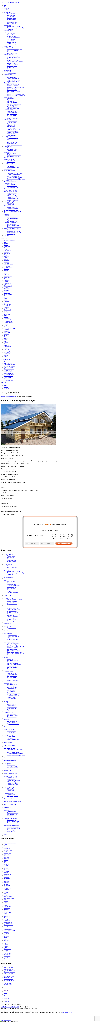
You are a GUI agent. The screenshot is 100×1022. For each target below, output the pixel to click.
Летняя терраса (11, 126)
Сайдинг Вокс (11, 204)
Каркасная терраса (12, 123)
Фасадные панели (8, 205)
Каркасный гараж (11, 160)
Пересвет (6, 336)
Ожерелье (6, 334)
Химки (6, 242)
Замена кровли (8, 169)
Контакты (6, 9)
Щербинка (6, 349)
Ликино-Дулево (8, 327)
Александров (7, 250)
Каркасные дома (8, 20)
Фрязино (6, 298)
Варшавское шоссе (9, 374)
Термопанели (7, 214)
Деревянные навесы (12, 99)
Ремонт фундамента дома (10, 190)
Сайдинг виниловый (9, 201)
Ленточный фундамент (13, 176)
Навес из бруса (11, 101)
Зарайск (6, 312)
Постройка (7, 152)
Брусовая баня (10, 35)
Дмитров (6, 284)
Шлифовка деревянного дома (11, 222)
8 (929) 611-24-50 (14, 2)
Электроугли (7, 352)
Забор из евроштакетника (13, 80)
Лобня (5, 291)
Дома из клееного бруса (13, 26)
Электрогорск (7, 351)
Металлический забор (13, 81)
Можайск (6, 331)
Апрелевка (7, 301)
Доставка (6, 8)
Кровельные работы (9, 163)
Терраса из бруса (11, 122)
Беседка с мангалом (12, 114)
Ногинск (6, 259)
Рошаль (6, 339)
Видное (6, 281)
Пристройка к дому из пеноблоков (16, 95)
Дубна (5, 273)
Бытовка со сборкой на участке (15, 61)
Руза (5, 341)
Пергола (6, 157)
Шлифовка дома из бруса (13, 225)
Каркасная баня (11, 33)
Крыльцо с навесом (12, 147)
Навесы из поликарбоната (14, 104)
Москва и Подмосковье (10, 240)
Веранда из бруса (11, 139)
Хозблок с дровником (12, 50)
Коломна (6, 257)
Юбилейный (7, 353)
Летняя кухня (7, 46)
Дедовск (6, 308)
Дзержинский (7, 310)
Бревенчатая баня (11, 36)
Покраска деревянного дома (11, 228)
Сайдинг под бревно (12, 198)
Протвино (6, 338)
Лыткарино (7, 293)
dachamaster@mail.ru (67, 1012)
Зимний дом (10, 29)
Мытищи (6, 280)
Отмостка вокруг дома (10, 181)
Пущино (6, 270)
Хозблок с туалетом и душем (14, 49)
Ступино (6, 252)
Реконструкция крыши (13, 167)
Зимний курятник (11, 217)
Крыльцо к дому (8, 146)
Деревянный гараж (9, 159)
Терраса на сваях (11, 135)
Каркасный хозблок (12, 53)
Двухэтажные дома (12, 23)
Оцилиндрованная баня (13, 37)
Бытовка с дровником (12, 60)
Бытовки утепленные (12, 56)
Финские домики (11, 18)
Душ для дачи (7, 71)
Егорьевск (6, 287)
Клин (5, 249)
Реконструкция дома (9, 170)
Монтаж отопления (9, 180)
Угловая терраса (11, 133)
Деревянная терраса (12, 121)
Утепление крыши (12, 186)
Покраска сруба (11, 234)
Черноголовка (7, 346)
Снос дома (6, 235)
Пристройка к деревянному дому (16, 87)
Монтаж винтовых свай (13, 174)
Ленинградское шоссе (9, 366)
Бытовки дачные (8, 54)
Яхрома (6, 355)
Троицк (6, 343)
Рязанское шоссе (8, 371)
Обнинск (6, 243)
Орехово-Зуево (8, 276)
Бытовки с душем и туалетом (14, 68)
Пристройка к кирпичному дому (15, 94)
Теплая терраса (11, 128)
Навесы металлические (13, 108)
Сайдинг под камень (12, 208)
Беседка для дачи (8, 109)
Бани (5, 32)
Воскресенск (7, 283)
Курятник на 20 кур (12, 221)
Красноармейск (8, 319)
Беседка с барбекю (12, 115)
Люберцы (6, 263)
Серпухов (6, 255)
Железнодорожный (9, 264)
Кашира (6, 317)
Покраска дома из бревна (13, 229)
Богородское (7, 266)
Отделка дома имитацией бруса (12, 211)
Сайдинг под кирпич (12, 207)
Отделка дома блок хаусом (11, 210)
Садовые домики (8, 12)
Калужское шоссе (8, 376)
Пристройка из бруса (12, 85)
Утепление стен (11, 184)
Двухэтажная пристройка (13, 91)
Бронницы (6, 303)
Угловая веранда (11, 143)
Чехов (5, 300)
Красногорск (7, 271)
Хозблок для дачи (8, 47)
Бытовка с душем (11, 67)
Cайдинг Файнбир (12, 193)
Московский (7, 332)
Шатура (6, 348)
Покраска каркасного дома (14, 232)
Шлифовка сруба (11, 224)
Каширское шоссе (8, 373)
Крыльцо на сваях (11, 150)
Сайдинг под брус (12, 197)
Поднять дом (7, 188)
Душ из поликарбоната (13, 153)
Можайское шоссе (8, 380)
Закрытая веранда (11, 140)
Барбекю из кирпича (12, 118)
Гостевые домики (11, 16)
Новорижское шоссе (9, 362)
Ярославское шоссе (9, 369)
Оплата (6, 6)
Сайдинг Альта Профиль (13, 196)
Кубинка (6, 324)
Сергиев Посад (8, 267)
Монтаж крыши (11, 164)
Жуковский (7, 277)
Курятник (6, 215)
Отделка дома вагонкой (10, 212)
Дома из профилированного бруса (16, 27)
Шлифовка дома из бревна (14, 227)
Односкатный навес (12, 105)
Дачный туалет (8, 74)
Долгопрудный (8, 286)
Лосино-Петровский (9, 328)
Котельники (7, 318)
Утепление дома (8, 183)
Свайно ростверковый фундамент (16, 179)
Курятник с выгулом (12, 218)
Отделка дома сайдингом (10, 191)
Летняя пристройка (12, 90)
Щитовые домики (11, 19)
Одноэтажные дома (12, 22)
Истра (5, 315)
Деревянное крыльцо (12, 149)
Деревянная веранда (12, 138)
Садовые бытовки (11, 59)
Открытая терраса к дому (13, 129)
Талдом (6, 342)
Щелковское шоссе (9, 370)
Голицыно (6, 307)
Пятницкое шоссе (8, 363)
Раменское (6, 262)
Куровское (6, 325)
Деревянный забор (12, 77)
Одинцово (6, 260)
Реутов (5, 297)
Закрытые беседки (12, 112)
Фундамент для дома (9, 172)
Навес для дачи (8, 97)
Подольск (6, 279)
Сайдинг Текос (11, 194)
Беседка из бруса (11, 111)
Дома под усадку (8, 30)
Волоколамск (7, 304)
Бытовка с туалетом (12, 66)
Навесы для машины (12, 102)
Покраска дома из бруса (13, 231)
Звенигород (7, 314)
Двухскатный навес (12, 107)
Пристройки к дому (9, 83)
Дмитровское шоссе (9, 367)
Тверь (5, 356)
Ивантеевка (7, 288)
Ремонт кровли (11, 166)
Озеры (5, 335)
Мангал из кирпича (12, 116)
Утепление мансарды (12, 187)
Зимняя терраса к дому (13, 132)
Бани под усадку (11, 42)
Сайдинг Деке (10, 203)
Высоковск (7, 305)
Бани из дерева (11, 40)
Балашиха (6, 274)
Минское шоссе (8, 378)
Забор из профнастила (13, 78)
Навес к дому (10, 98)
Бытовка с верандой (12, 64)
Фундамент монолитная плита (15, 177)
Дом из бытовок (11, 63)
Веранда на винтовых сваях (14, 145)
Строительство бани (12, 44)
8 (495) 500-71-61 (5, 2)
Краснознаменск (8, 322)
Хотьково (6, 345)
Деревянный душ (11, 73)
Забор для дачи (8, 75)
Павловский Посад (9, 295)
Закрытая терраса (11, 125)
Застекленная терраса (12, 131)
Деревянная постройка (13, 156)
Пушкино (6, 256)
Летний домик (11, 15)
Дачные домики (11, 13)
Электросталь (7, 253)
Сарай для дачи (8, 70)
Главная (3, 396)
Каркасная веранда (12, 142)
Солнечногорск (8, 247)
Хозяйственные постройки (14, 155)
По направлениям (5, 359)
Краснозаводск (8, 321)
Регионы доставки (5, 238)
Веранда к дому (8, 136)
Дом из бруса (7, 25)
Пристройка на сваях (12, 88)
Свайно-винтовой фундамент (15, 173)
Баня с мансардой (11, 39)
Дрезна (6, 311)
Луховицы (6, 329)
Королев (6, 245)
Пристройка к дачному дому (14, 92)
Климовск (6, 290)
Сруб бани (9, 43)
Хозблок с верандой (12, 51)
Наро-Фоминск (8, 294)
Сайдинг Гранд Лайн (12, 200)
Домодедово (7, 246)
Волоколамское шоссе (9, 364)
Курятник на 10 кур (12, 220)
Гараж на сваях (11, 162)
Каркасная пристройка (13, 84)
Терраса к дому (8, 119)
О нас (5, 5)
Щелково (6, 269)
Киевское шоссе (8, 377)
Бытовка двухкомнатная (13, 57)
